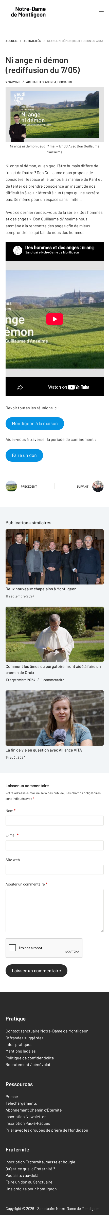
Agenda (50, 82)
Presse (12, 1096)
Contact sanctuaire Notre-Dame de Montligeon (47, 1030)
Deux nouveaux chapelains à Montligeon (41, 588)
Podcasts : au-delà (22, 1175)
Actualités (35, 82)
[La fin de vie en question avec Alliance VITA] (55, 718)
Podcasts (65, 82)
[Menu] (101, 11)
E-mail (12, 835)
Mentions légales (21, 1051)
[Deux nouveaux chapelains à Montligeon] (55, 557)
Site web (13, 859)
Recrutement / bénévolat (28, 1064)
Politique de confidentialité (30, 1057)
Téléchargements (21, 1103)
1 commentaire (52, 680)
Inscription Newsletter (26, 1116)
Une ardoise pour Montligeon (31, 1188)
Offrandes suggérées (25, 1037)
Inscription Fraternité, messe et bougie (40, 1162)
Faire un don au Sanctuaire (29, 1182)
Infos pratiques (19, 1044)
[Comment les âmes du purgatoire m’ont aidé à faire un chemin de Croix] (55, 634)
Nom (10, 810)
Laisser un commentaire (36, 970)
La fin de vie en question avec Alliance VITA (44, 749)
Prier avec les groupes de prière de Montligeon (47, 1130)
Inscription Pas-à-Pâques (28, 1123)
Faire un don (24, 455)
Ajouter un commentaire (26, 884)
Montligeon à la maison (35, 423)
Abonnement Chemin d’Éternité (34, 1109)
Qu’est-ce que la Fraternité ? (30, 1168)
